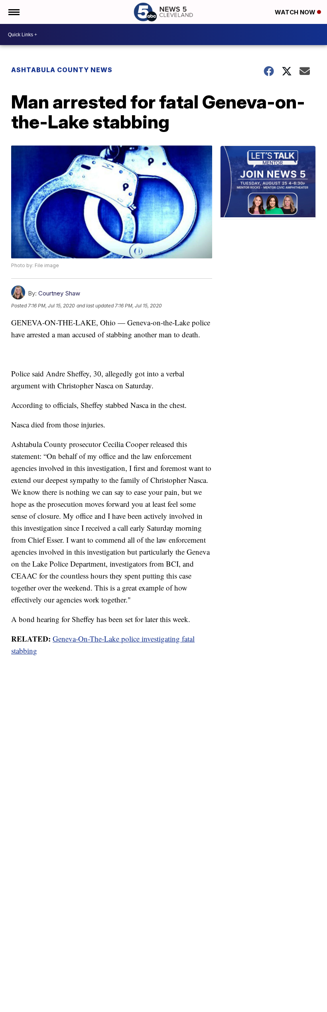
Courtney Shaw (59, 293)
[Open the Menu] (13, 12)
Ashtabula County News (61, 70)
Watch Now (296, 12)
